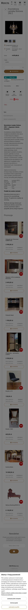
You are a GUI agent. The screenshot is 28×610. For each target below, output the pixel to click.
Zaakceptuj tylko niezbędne (14, 598)
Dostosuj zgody (14, 602)
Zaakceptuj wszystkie (14, 607)
